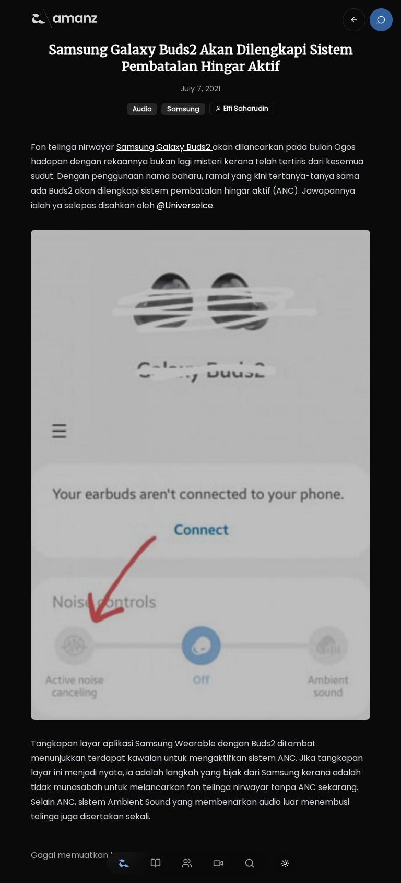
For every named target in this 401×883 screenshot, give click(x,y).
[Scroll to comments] (381, 19)
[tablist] (187, 863)
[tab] (124, 863)
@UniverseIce (185, 205)
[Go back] (354, 19)
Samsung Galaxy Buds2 (164, 147)
